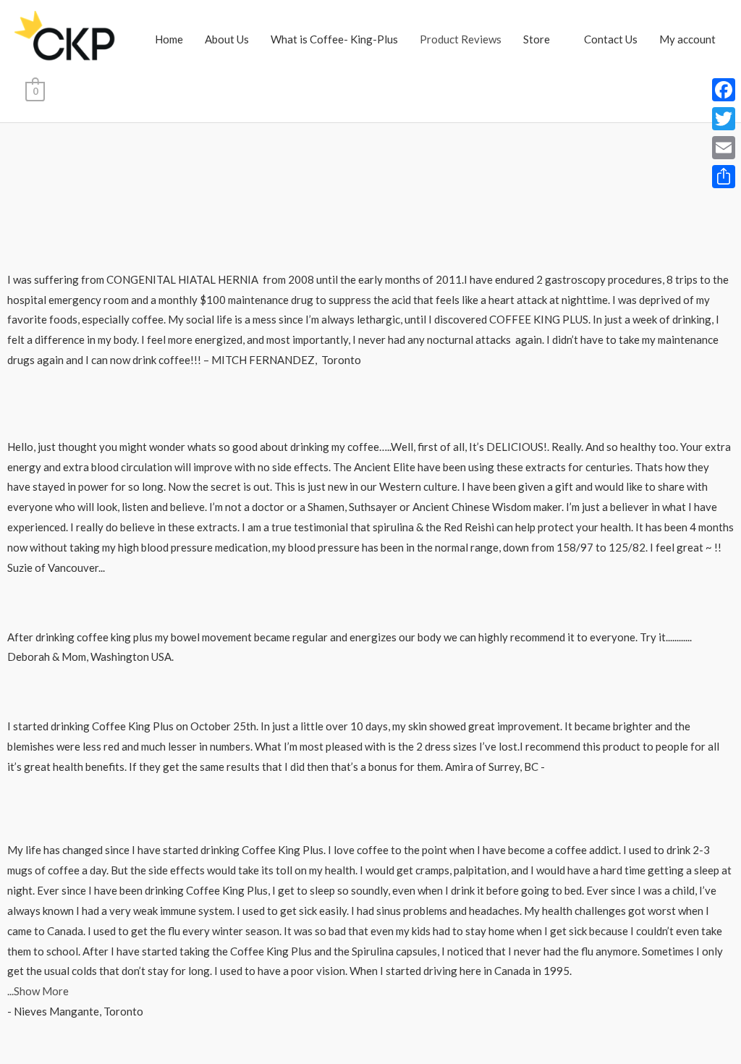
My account (687, 39)
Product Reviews (460, 39)
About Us (227, 39)
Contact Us (611, 39)
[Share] (723, 176)
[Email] (723, 147)
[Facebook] (723, 89)
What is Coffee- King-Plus (334, 39)
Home (169, 39)
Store (536, 39)
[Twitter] (723, 118)
